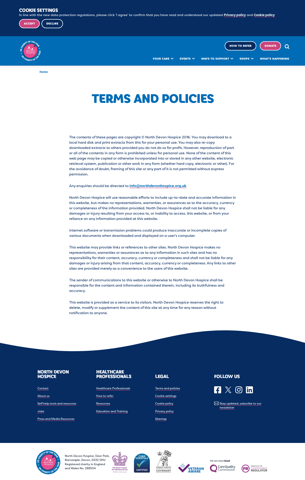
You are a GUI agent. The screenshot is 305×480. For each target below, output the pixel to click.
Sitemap (161, 419)
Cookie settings (165, 396)
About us (43, 396)
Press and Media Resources (55, 419)
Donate (270, 45)
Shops (244, 58)
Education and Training (112, 411)
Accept (29, 23)
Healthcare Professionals (113, 388)
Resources (103, 403)
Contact (43, 388)
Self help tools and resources (56, 403)
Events (185, 58)
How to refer (240, 45)
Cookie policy (264, 15)
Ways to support (215, 58)
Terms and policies (167, 388)
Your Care (161, 58)
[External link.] (218, 390)
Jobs (40, 411)
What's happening (274, 58)
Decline (52, 23)
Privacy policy (235, 15)
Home (44, 72)
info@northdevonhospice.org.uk (158, 185)
